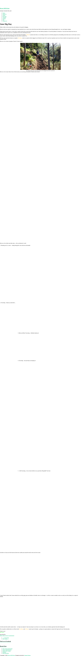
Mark (1, 635)
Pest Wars (4, 16)
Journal (4, 18)
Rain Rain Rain (6, 653)
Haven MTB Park (4, 8)
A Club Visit (6, 637)
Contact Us (5, 20)
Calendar (4, 17)
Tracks (4, 15)
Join (3, 19)
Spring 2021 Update (7, 651)
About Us (4, 14)
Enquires (4, 652)
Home (4, 13)
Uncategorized (11, 635)
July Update (6, 638)
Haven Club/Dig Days (7, 649)
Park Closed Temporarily (8, 648)
